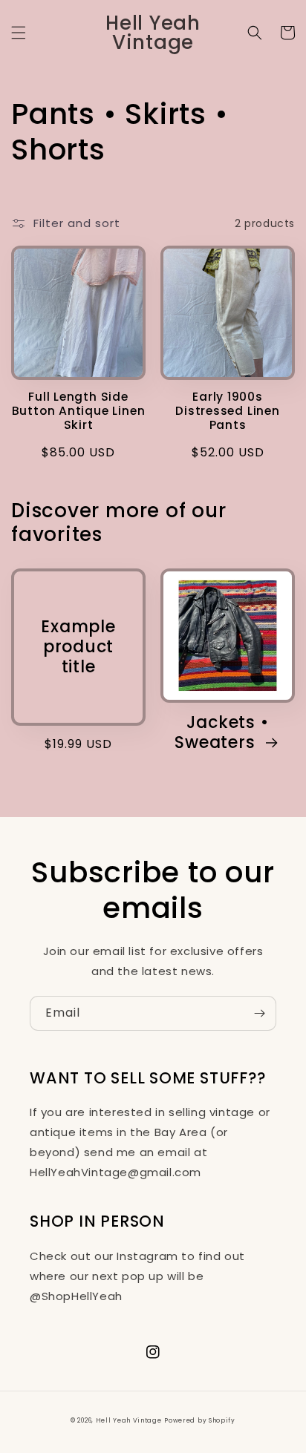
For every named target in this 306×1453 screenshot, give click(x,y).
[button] (18, 32)
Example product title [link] (78, 647)
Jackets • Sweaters (221, 732)
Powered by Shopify (199, 1420)
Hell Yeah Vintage (129, 1420)
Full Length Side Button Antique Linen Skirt (79, 411)
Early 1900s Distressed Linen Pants (227, 411)
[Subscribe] (259, 1013)
